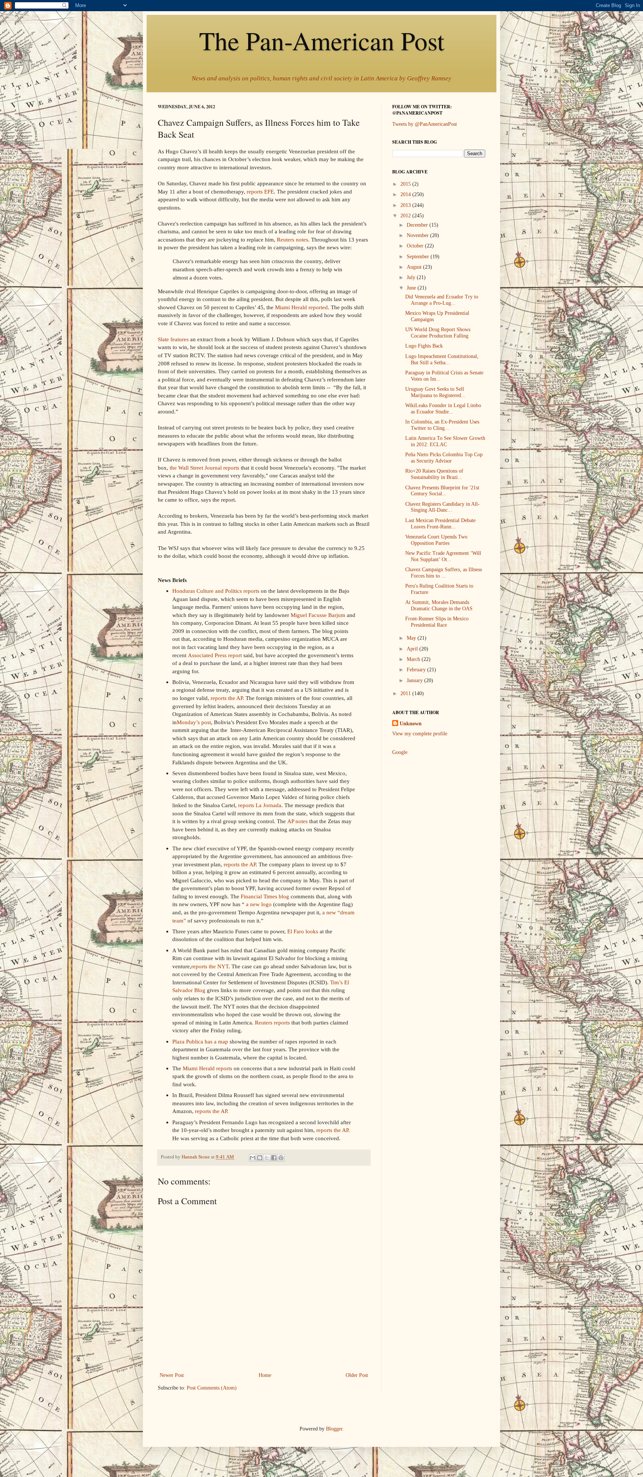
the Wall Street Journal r (197, 467)
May (412, 638)
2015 (406, 184)
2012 (406, 215)
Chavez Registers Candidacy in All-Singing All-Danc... (442, 507)
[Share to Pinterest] (281, 1157)
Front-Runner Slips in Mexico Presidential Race (436, 622)
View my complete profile (419, 733)
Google (399, 752)
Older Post (357, 1375)
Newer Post (172, 1375)
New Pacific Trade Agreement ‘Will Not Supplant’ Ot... (443, 556)
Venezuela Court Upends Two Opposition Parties (436, 540)
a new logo (259, 904)
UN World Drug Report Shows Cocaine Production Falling (437, 333)
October (416, 246)
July (412, 277)
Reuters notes (292, 239)
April (413, 649)
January (415, 680)
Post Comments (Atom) (212, 1388)
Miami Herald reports (207, 1068)
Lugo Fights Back (424, 346)
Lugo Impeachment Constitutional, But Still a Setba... (442, 359)
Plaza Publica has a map (200, 1041)
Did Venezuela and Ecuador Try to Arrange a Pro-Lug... (441, 300)
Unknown (411, 723)
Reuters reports (272, 1022)
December (418, 225)
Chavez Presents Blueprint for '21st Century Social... (442, 491)
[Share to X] (267, 1157)
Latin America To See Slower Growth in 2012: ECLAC (445, 441)
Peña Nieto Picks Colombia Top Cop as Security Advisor (444, 458)
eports (232, 467)
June (412, 288)
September (419, 256)
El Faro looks (302, 931)
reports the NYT (209, 966)
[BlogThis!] (259, 1157)
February (417, 669)
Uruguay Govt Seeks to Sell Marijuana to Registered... (435, 392)
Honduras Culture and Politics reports (215, 591)
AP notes (297, 821)
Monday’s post (194, 722)
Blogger (334, 1429)
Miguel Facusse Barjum (318, 615)
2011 (406, 693)
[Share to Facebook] (274, 1157)
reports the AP (227, 698)
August (415, 267)
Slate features (173, 339)
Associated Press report (215, 655)
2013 (406, 205)
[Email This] (252, 1157)
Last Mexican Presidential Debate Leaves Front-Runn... (440, 524)
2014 (406, 194)
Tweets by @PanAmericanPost (424, 124)
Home (265, 1375)
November (418, 235)
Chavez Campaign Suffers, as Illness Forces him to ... (443, 573)
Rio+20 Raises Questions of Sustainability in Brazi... (434, 474)
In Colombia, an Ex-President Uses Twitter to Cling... (442, 425)
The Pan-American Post (321, 40)
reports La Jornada (259, 805)
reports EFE (260, 191)
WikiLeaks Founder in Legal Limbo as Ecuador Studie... (443, 409)
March (414, 659)
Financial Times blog (265, 896)
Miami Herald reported (301, 307)
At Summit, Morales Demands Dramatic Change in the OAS (439, 605)
